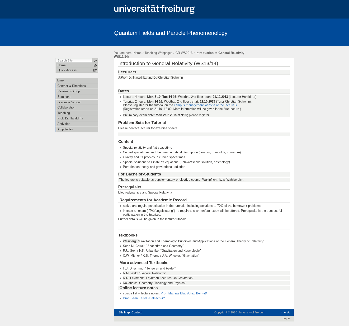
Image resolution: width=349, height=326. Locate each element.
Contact (136, 312)
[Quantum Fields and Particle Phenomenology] (270, 32)
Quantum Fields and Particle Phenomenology (170, 33)
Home (137, 53)
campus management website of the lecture (204, 105)
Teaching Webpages (158, 53)
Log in (286, 318)
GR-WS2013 (184, 53)
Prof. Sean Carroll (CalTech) (142, 298)
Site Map (124, 312)
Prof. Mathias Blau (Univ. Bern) (182, 293)
